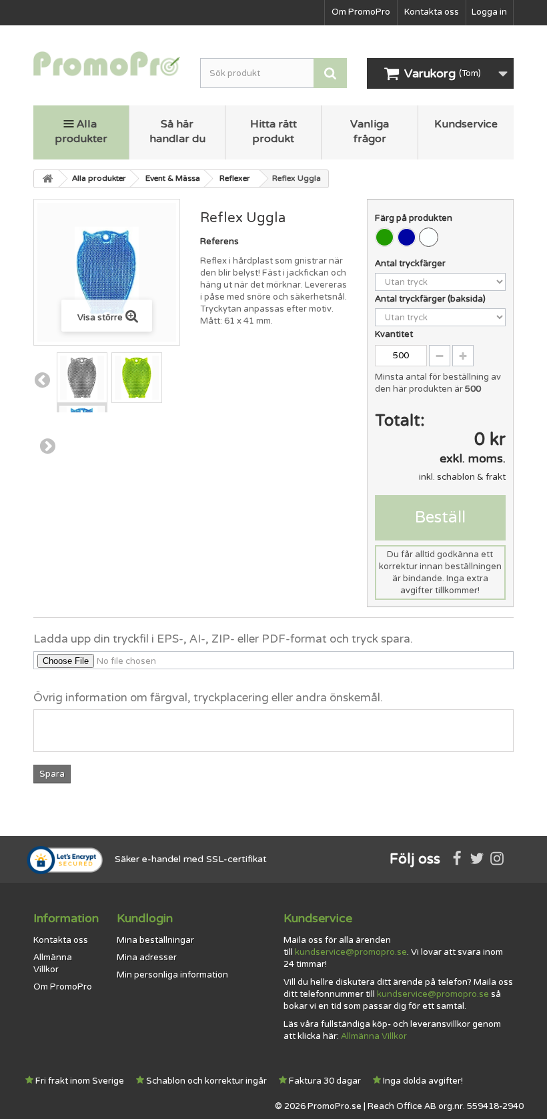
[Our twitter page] (477, 859)
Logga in (489, 12)
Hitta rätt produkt (273, 131)
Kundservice (466, 124)
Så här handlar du (177, 131)
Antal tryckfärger (411, 263)
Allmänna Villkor (374, 1036)
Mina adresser (147, 957)
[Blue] (406, 237)
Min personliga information (172, 975)
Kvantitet (394, 334)
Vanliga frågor (369, 131)
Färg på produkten (414, 218)
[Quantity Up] (463, 355)
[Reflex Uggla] (82, 377)
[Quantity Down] (439, 355)
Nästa (48, 446)
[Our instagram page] (497, 859)
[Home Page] (46, 179)
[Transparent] (428, 237)
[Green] (384, 237)
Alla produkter (81, 131)
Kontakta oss (431, 12)
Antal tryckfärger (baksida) (431, 299)
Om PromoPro (361, 12)
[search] (330, 73)
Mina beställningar (155, 940)
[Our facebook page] (457, 859)
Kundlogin (145, 918)
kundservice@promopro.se (351, 952)
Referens (219, 241)
